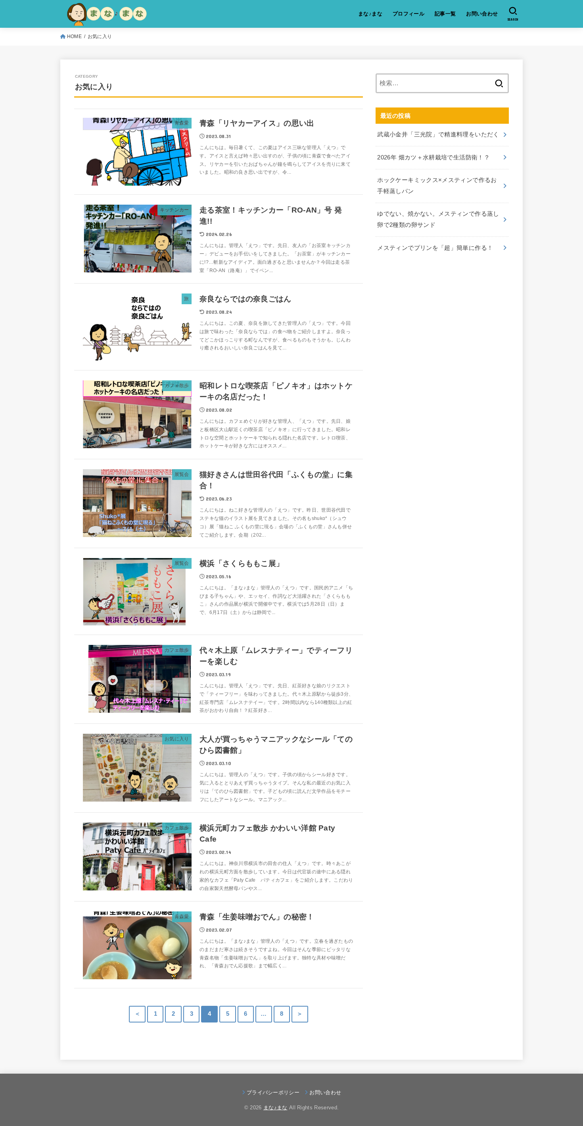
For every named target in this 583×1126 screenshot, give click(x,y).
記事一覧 (445, 14)
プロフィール (408, 14)
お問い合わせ (482, 14)
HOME (74, 36)
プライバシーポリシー (273, 1092)
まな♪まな (370, 14)
